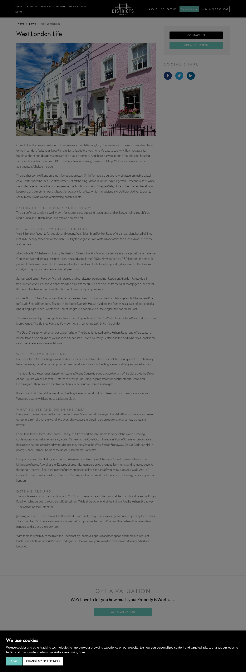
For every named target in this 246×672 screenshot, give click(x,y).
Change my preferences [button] (43, 661)
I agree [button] (14, 661)
